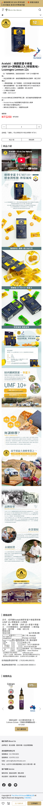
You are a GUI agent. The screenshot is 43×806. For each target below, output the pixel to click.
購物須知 (5, 773)
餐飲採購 (19, 745)
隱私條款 (21, 773)
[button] (40, 709)
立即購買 (34, 803)
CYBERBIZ (27, 798)
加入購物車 (19, 803)
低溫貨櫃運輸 (28, 745)
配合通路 (12, 745)
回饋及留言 (22, 776)
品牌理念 (5, 745)
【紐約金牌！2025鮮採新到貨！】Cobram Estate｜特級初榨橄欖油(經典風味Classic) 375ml (21, 721)
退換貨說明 (13, 773)
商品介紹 (11, 140)
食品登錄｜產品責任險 (9, 776)
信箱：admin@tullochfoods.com (14, 761)
